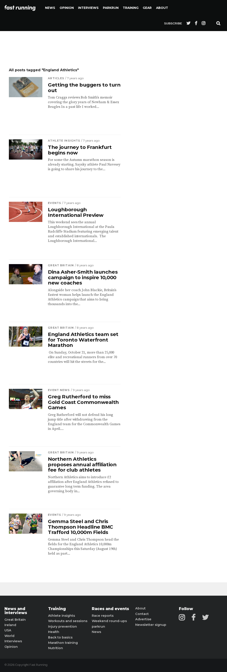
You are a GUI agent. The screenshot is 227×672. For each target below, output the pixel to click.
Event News (59, 390)
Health (53, 631)
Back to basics (60, 637)
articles (56, 78)
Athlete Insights (64, 140)
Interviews (88, 8)
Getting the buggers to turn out (84, 87)
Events (54, 203)
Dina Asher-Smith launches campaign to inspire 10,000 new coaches (82, 277)
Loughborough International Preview (76, 212)
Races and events (110, 609)
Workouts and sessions (67, 621)
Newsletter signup (150, 624)
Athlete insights (61, 615)
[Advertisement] (168, 134)
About (162, 8)
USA (7, 630)
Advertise (143, 619)
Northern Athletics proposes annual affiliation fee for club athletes (82, 464)
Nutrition (55, 648)
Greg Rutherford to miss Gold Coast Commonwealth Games (83, 402)
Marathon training (63, 642)
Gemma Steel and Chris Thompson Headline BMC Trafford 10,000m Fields (80, 527)
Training (131, 8)
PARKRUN (111, 8)
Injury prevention (62, 626)
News (50, 8)
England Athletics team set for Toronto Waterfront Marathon (83, 340)
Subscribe (173, 23)
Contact (142, 613)
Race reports (103, 615)
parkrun (98, 626)
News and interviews (15, 611)
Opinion (67, 8)
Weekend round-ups (109, 621)
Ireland (10, 625)
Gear (147, 8)
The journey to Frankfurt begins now (80, 149)
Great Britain (61, 265)
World (9, 635)
